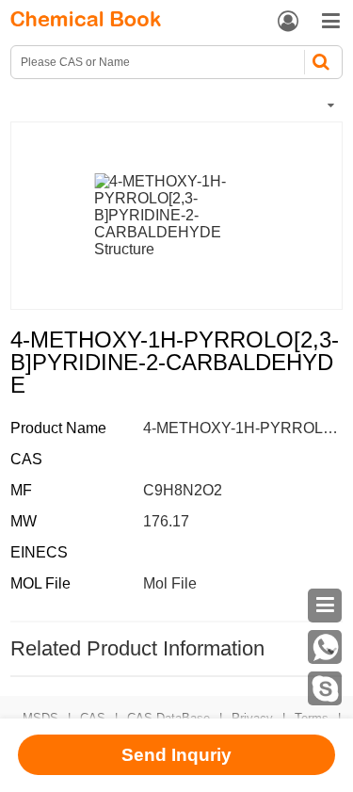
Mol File (170, 583)
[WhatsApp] (325, 647)
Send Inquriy (176, 755)
